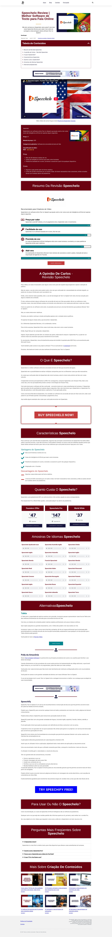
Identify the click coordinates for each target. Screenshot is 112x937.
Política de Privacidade (26, 921)
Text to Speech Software (32, 658)
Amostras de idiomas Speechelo (33, 62)
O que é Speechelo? (30, 54)
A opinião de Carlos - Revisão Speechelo (36, 52)
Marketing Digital (50, 38)
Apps (44, 2)
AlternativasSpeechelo (30, 64)
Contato (57, 2)
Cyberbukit (67, 346)
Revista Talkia (38, 637)
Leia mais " (23, 891)
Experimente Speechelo (32, 525)
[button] (92, 2)
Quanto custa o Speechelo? (32, 59)
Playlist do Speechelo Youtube (66, 121)
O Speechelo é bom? (30, 842)
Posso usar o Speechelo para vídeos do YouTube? (39, 854)
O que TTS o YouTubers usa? (32, 857)
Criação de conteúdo (42, 38)
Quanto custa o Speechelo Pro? (33, 851)
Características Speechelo (31, 57)
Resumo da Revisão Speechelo (33, 50)
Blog (50, 2)
